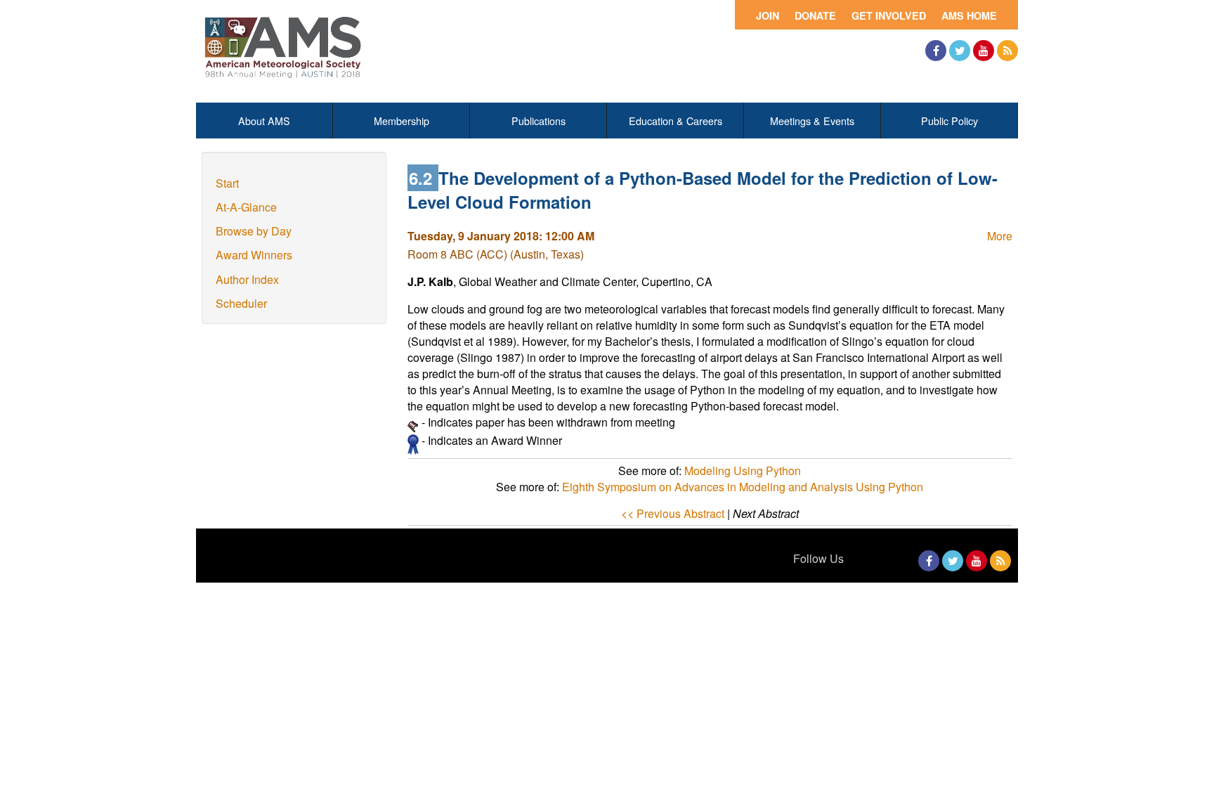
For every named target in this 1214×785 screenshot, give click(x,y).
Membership (401, 120)
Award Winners (254, 255)
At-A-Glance (246, 207)
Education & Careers (675, 120)
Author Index (247, 279)
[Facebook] (935, 50)
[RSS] (1007, 50)
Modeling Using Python (742, 470)
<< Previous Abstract (672, 513)
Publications (538, 120)
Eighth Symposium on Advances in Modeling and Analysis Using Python (742, 487)
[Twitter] (959, 50)
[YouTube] (983, 50)
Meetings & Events (812, 120)
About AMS (264, 120)
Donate (815, 15)
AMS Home (969, 15)
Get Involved (888, 15)
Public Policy (949, 120)
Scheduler (241, 303)
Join (767, 15)
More (999, 236)
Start (227, 183)
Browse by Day (254, 231)
